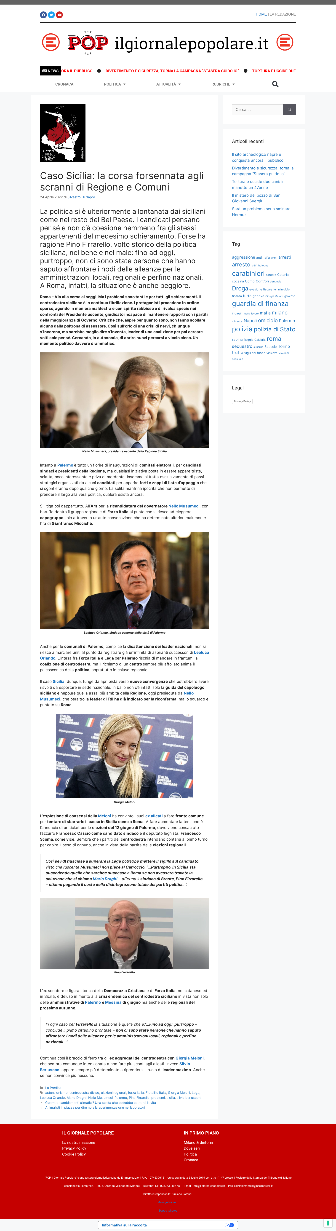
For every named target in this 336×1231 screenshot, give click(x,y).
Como (250, 281)
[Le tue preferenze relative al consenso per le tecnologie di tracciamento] (328, 1223)
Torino (284, 346)
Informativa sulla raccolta (124, 1225)
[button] (275, 84)
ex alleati (154, 816)
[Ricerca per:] (257, 109)
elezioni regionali (113, 1092)
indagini (237, 313)
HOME (261, 14)
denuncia (276, 281)
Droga (240, 288)
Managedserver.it (168, 1202)
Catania (283, 274)
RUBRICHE (220, 84)
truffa (237, 352)
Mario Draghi (105, 879)
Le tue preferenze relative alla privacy (188, 1225)
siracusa (258, 347)
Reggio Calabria (255, 339)
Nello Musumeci (184, 506)
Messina (114, 1002)
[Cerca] (289, 109)
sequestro (242, 346)
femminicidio (281, 289)
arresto (241, 264)
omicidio (268, 320)
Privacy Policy (242, 401)
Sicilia (58, 681)
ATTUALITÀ (166, 84)
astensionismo (56, 1092)
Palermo (65, 465)
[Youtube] (59, 14)
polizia (242, 329)
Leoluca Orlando (52, 1098)
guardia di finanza (260, 304)
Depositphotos (168, 1210)
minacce (237, 321)
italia (247, 313)
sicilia (171, 1098)
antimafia (263, 257)
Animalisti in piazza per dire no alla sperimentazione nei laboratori (95, 1107)
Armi (274, 257)
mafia (265, 312)
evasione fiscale (260, 289)
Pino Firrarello (139, 1098)
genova (258, 296)
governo (289, 296)
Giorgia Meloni (190, 1058)
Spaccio (270, 347)
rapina (237, 339)
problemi (158, 1098)
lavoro (255, 313)
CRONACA (64, 84)
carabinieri (248, 273)
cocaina (238, 281)
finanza (237, 296)
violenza (272, 353)
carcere (271, 274)
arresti (284, 257)
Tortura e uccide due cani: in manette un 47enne (274, 71)
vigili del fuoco (254, 353)
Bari (254, 265)
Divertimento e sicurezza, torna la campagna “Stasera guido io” (144, 71)
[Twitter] (51, 14)
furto (247, 296)
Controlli (262, 281)
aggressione (243, 257)
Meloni (104, 816)
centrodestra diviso (84, 1092)
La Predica (53, 1088)
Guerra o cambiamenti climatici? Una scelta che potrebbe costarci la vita (100, 1103)
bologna (263, 265)
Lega (195, 1092)
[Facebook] (43, 14)
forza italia (136, 1092)
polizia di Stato (275, 329)
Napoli (250, 320)
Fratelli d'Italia (156, 1092)
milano (280, 312)
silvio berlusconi (189, 1098)
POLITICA (112, 84)
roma (274, 338)
